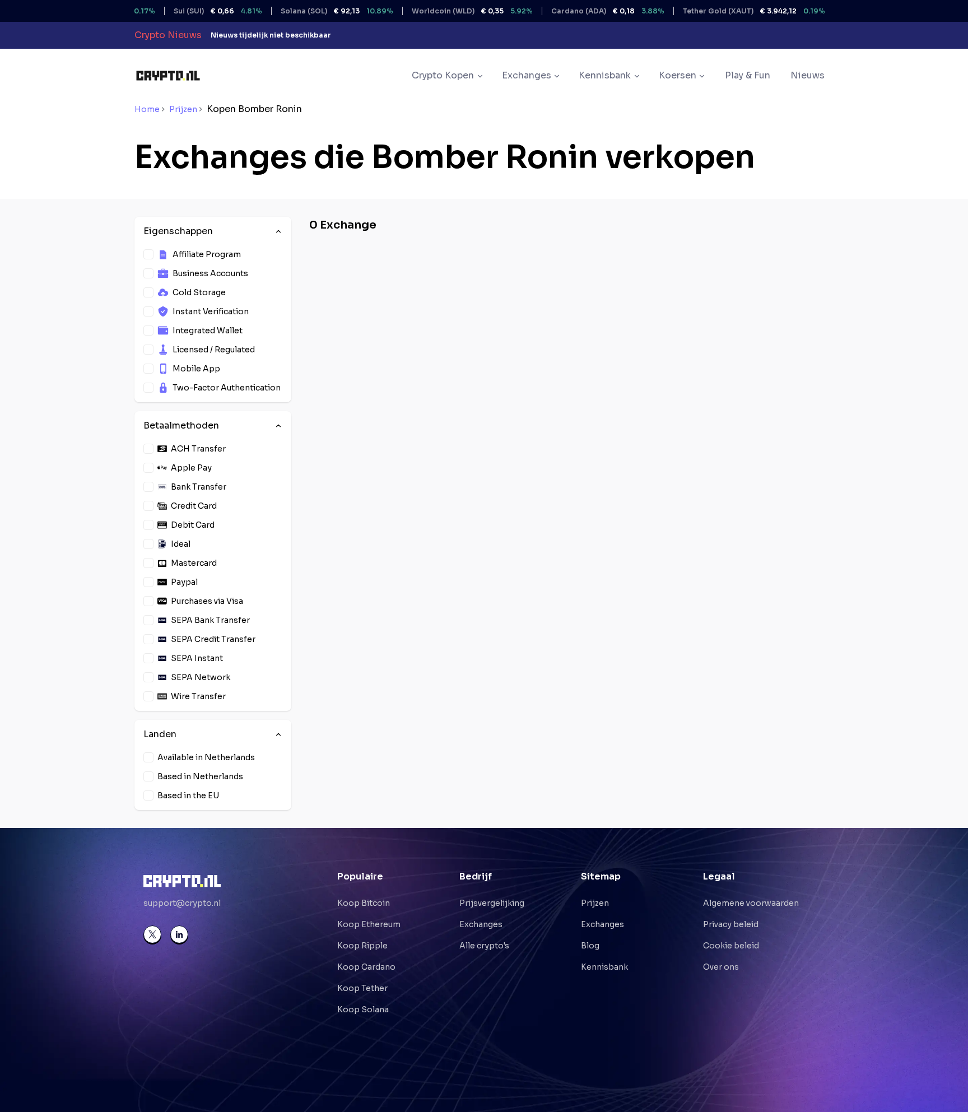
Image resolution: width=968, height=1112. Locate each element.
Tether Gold (725, 11)
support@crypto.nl (182, 903)
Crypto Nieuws (168, 35)
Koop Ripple (362, 946)
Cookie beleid (731, 946)
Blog (590, 946)
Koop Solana (363, 1009)
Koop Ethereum (369, 924)
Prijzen (183, 109)
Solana (308, 11)
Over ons (721, 967)
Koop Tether (362, 988)
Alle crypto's (484, 946)
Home (147, 109)
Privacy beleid (730, 924)
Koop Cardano (366, 967)
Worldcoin (443, 11)
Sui (189, 11)
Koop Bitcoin (363, 903)
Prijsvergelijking (491, 903)
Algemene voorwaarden (751, 903)
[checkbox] (148, 254)
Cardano (579, 11)
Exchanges (480, 924)
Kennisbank (604, 967)
